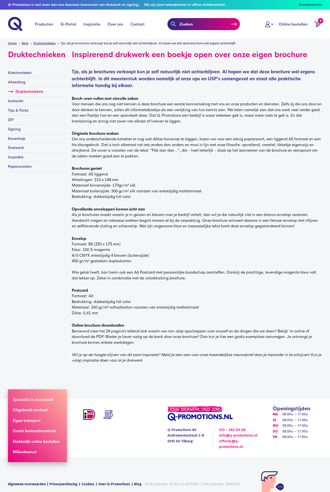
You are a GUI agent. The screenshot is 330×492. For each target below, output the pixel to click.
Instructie (15, 101)
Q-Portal (68, 24)
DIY (11, 120)
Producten (44, 24)
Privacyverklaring (64, 484)
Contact (137, 24)
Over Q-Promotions (114, 484)
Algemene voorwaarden (27, 484)
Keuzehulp (16, 138)
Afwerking (16, 82)
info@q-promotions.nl (238, 435)
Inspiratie (91, 24)
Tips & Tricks (18, 110)
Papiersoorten (20, 166)
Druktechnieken (29, 91)
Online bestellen (293, 24)
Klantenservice (310, 5)
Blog (138, 484)
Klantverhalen (20, 73)
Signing (14, 129)
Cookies (87, 484)
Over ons (115, 24)
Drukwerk (16, 148)
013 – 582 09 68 (232, 430)
